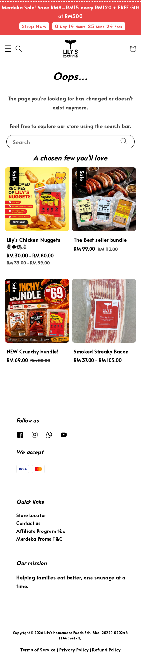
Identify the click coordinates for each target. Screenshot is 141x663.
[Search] (123, 141)
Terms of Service (38, 650)
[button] (8, 49)
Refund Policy (106, 650)
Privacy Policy (74, 650)
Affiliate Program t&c (40, 531)
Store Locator (31, 515)
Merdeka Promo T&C (39, 539)
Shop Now (34, 26)
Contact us (28, 523)
